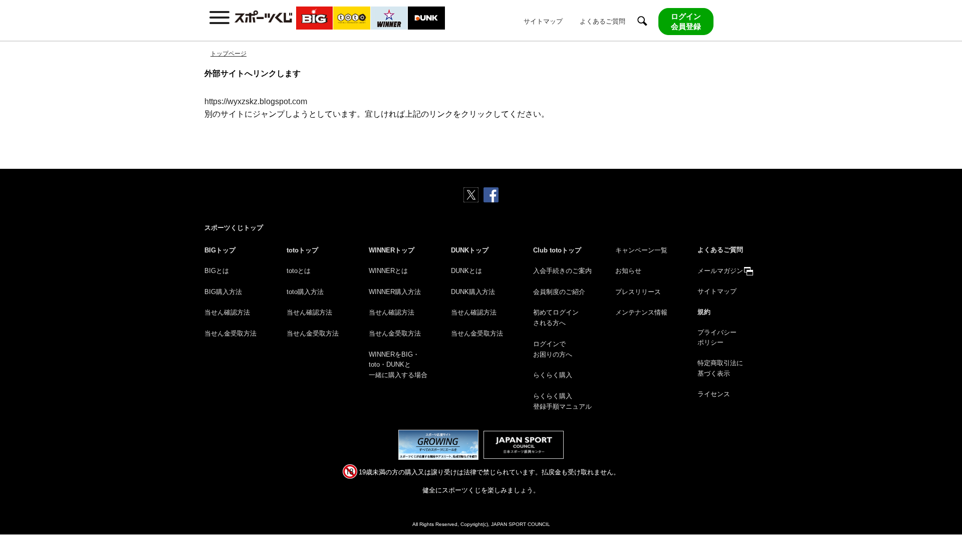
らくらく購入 (552, 375)
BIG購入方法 (223, 292)
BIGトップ (219, 250)
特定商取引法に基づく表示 (720, 368)
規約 (703, 312)
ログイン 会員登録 (686, 21)
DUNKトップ (470, 250)
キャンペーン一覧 (641, 250)
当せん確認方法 (227, 312)
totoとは (299, 271)
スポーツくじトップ (233, 227)
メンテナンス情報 (641, 312)
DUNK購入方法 (473, 292)
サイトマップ (543, 21)
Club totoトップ (557, 250)
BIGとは (216, 271)
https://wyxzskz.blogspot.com (255, 101)
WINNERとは (388, 271)
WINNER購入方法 (395, 292)
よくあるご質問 (602, 21)
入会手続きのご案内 (562, 271)
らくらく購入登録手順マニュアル (562, 401)
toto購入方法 (305, 292)
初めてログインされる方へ (556, 318)
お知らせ (628, 271)
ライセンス (713, 394)
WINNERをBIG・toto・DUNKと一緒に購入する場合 (398, 365)
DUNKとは (466, 271)
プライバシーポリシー (717, 338)
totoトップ (302, 250)
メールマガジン (720, 271)
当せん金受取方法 (230, 333)
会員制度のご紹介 (559, 292)
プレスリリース (638, 292)
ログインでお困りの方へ (552, 349)
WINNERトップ (391, 250)
